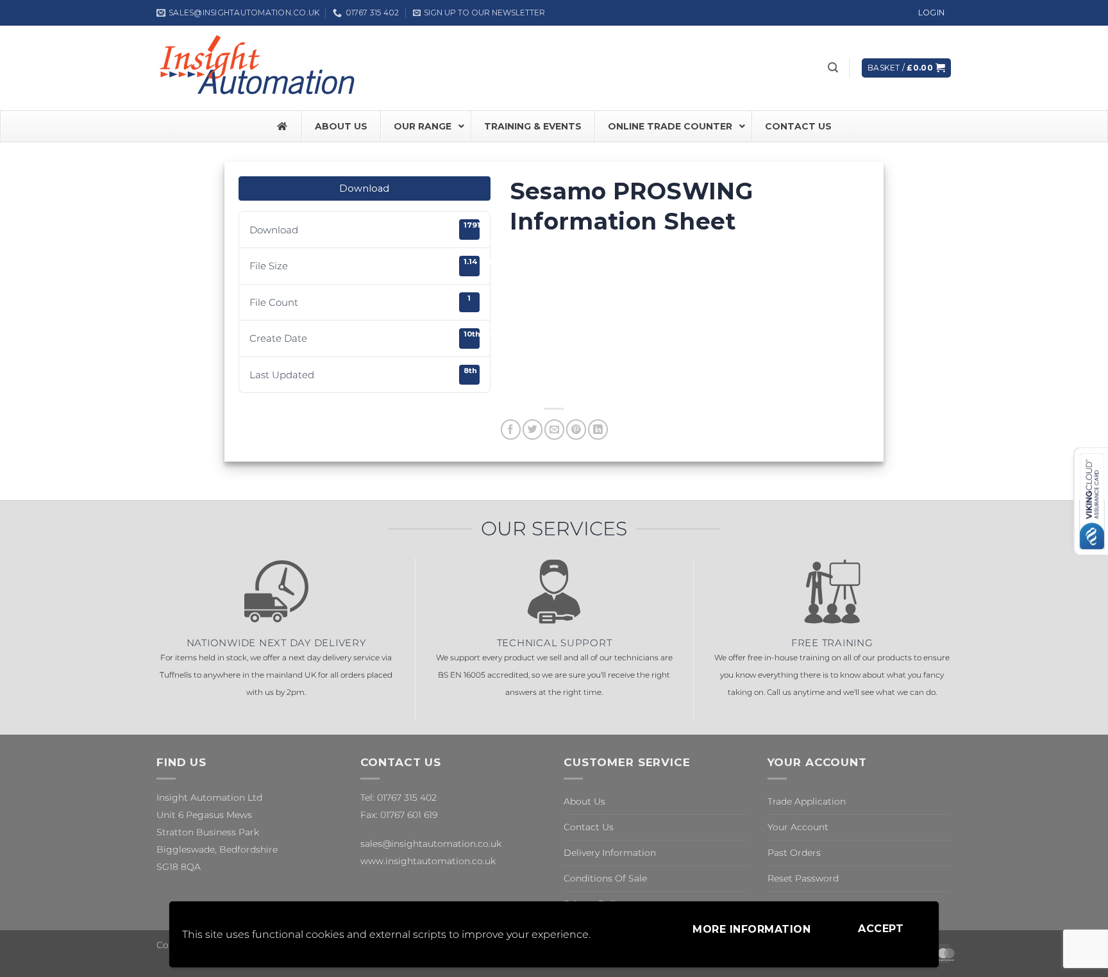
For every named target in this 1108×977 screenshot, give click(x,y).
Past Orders (794, 852)
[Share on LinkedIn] (598, 429)
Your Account (798, 827)
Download (364, 188)
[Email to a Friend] (554, 429)
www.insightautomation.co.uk (428, 861)
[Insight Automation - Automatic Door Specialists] (259, 68)
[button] (479, 12)
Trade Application (807, 801)
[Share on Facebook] (511, 429)
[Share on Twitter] (532, 429)
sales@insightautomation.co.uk (430, 843)
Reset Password (803, 878)
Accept (880, 929)
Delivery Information (610, 852)
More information (751, 929)
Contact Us (589, 827)
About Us (584, 801)
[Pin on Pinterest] (576, 429)
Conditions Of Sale (605, 878)
